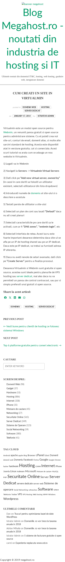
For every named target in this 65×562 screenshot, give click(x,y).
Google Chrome (55, 460)
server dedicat (24, 276)
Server (44, 477)
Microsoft (30, 471)
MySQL (55, 471)
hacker (5, 466)
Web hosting (37, 494)
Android (6, 455)
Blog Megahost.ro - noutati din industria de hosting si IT (33, 39)
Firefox (36, 460)
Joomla (6, 472)
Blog (25, 455)
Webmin (8, 132)
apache (14, 455)
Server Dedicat (32, 111)
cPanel (40, 455)
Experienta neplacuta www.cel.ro (31, 543)
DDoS (47, 455)
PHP (5, 477)
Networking (12, 413)
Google (43, 459)
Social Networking (15, 429)
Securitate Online (14, 417)
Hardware (11, 392)
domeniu (36, 193)
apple (20, 455)
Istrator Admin (46, 116)
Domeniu (15, 307)
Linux (13, 471)
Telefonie (10, 438)
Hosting (45, 107)
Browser (31, 455)
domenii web (8, 460)
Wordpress (10, 498)
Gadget (9, 388)
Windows (52, 494)
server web (38, 484)
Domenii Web (29, 107)
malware (20, 472)
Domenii (54, 455)
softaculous (33, 490)
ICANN (38, 466)
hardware (13, 466)
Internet (10, 401)
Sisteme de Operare (16, 425)
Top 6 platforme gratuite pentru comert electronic (32, 345)
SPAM (56, 490)
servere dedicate (25, 484)
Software (10, 433)
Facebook (28, 460)
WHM (45, 494)
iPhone (9, 405)
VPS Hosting (27, 494)
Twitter (14, 494)
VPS (20, 494)
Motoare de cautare (16, 409)
